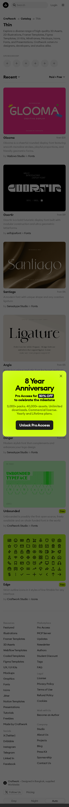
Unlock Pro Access (34, 425)
